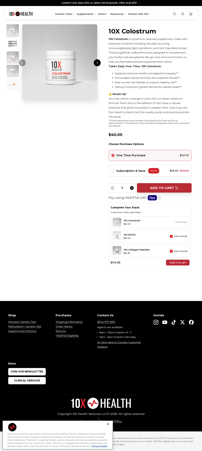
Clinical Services (27, 380)
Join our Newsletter (27, 371)
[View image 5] (13, 84)
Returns (61, 331)
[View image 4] (13, 71)
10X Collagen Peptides (137, 249)
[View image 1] (13, 30)
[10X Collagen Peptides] (117, 251)
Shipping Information (69, 321)
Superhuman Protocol (22, 331)
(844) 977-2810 (106, 321)
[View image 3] (13, 57)
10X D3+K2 (130, 234)
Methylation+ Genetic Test (24, 326)
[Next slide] (97, 62)
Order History (64, 326)
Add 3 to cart (177, 262)
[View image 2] (13, 44)
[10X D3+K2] (117, 236)
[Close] (107, 424)
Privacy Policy (99, 446)
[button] (190, 14)
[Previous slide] (22, 62)
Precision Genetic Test (22, 321)
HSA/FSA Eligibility (67, 335)
